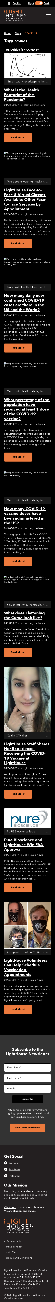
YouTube (14, 1163)
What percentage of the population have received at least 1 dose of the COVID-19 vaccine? (27, 409)
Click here (10, 1207)
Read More (17, 137)
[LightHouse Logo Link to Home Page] (22, 15)
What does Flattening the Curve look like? (25, 615)
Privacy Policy (14, 1246)
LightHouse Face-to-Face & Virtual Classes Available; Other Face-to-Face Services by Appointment (25, 199)
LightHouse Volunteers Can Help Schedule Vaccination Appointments (26, 967)
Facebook (14, 1169)
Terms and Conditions (19, 1257)
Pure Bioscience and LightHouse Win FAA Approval (24, 844)
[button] (47, 15)
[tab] (16, 3)
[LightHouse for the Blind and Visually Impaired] (18, 1232)
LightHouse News (33, 214)
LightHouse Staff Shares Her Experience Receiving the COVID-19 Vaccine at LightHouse (27, 753)
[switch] (39, 3)
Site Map (12, 1252)
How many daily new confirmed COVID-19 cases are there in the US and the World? (24, 302)
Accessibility (14, 1241)
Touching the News (34, 105)
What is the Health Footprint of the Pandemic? (22, 94)
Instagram (14, 1176)
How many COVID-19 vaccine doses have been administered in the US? (25, 516)
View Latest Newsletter (27, 1127)
